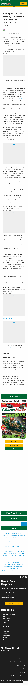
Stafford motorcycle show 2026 (9, 566)
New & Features (7, 635)
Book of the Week (18, 533)
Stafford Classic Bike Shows (16, 562)
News (4, 10)
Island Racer (21, 553)
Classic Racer (9, 546)
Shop (4, 642)
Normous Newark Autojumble (7, 560)
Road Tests (6, 639)
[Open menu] (14, 6)
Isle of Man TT (5, 555)
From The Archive (7, 627)
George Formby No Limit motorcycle (9, 549)
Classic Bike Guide (18, 537)
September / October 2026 (14, 401)
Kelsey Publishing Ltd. (8, 680)
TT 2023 (24, 570)
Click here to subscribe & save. (14, 82)
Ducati (16, 546)
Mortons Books (16, 558)
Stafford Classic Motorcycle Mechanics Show (14, 564)
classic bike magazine (20, 539)
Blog (4, 616)
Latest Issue (6, 631)
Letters (19, 555)
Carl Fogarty (8, 537)
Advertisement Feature (9, 614)
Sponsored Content (21, 560)
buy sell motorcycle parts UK (20, 535)
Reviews (5, 637)
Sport (4, 644)
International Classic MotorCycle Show (16, 551)
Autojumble (8, 533)
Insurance (5, 551)
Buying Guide (6, 618)
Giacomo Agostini (19, 549)
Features (5, 624)
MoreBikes (23, 555)
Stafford (8, 562)
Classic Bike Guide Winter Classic (10, 539)
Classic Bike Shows (9, 541)
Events (4, 622)
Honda (23, 549)
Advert (14, 55)
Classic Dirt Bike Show (18, 541)
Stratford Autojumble (19, 566)
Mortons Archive (8, 558)
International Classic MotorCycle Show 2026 (11, 553)
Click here (12, 347)
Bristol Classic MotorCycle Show (9, 535)
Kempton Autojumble (13, 555)
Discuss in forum (7, 318)
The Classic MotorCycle (14, 568)
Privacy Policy (18, 680)
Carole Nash (13, 537)
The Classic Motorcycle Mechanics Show (10, 570)
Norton (14, 560)
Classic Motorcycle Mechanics (19, 544)
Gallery (4, 629)
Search (23, 524)
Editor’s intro (20, 546)
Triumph (20, 570)
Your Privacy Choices (14, 603)
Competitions (6, 620)
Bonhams (13, 533)
